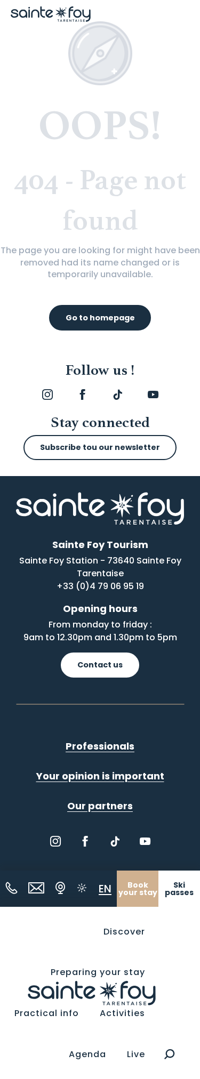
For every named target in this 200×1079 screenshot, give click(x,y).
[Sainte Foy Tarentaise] (92, 992)
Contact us (100, 664)
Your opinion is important (100, 776)
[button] (169, 1054)
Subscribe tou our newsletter (100, 447)
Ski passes (179, 889)
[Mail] (36, 888)
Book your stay (137, 889)
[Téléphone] (11, 888)
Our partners (100, 805)
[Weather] (82, 888)
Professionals (100, 746)
